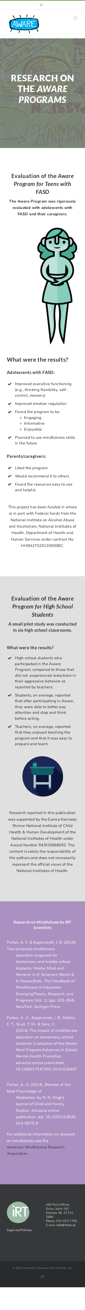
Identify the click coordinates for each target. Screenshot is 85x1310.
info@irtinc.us (66, 1225)
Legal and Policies (19, 1230)
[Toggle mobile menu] (75, 17)
